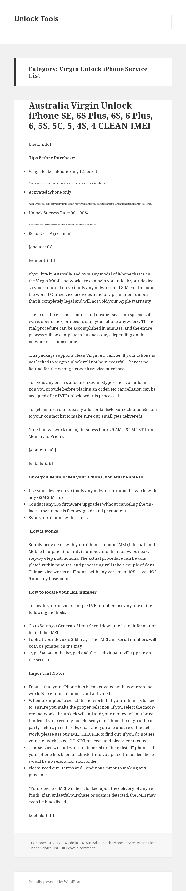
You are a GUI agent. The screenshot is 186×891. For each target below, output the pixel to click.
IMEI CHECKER (85, 734)
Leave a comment (80, 848)
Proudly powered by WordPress (55, 881)
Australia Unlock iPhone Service (110, 842)
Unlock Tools (36, 18)
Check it (89, 171)
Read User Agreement (50, 233)
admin (73, 842)
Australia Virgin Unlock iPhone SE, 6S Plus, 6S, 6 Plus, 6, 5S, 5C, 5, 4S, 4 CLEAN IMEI (91, 115)
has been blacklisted (73, 754)
